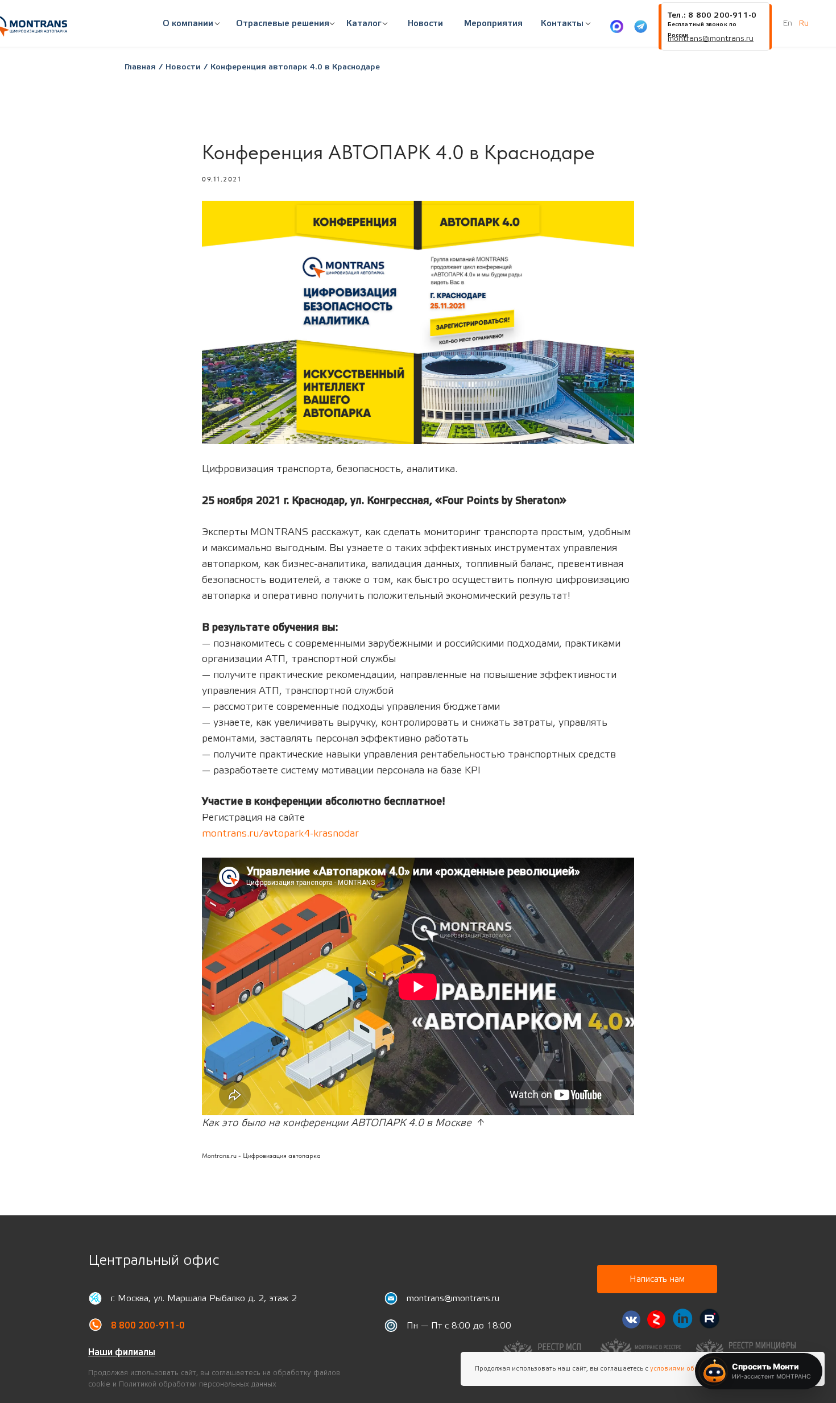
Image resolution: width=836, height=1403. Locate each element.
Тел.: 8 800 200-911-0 (711, 15)
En (787, 23)
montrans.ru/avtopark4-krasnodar (280, 833)
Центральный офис (153, 1260)
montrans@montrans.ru (453, 1298)
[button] (283, 23)
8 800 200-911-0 (148, 1326)
